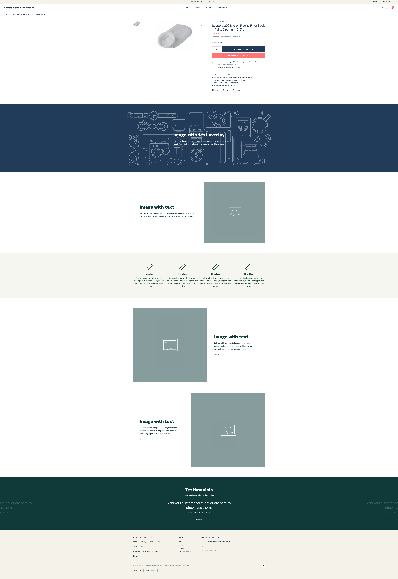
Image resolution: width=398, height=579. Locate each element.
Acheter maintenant (238, 55)
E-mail (203, 546)
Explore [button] (135, 556)
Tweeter (227, 90)
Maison (6, 14)
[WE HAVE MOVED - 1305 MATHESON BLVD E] (199, 2)
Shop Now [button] (218, 354)
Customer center (221, 8)
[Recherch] (383, 8)
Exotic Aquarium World (19, 8)
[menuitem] (187, 7)
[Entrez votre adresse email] (241, 550)
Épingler (237, 90)
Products (208, 8)
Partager (217, 90)
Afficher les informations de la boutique (228, 67)
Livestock (197, 8)
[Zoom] (201, 25)
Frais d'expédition (217, 36)
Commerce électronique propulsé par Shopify (176, 565)
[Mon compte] (387, 8)
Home (187, 8)
